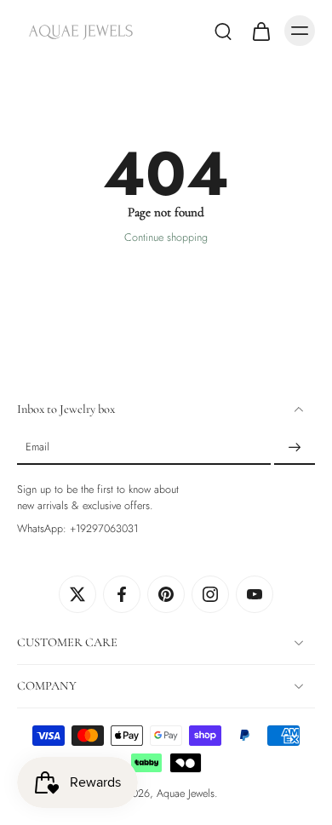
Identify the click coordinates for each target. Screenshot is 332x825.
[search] (223, 31)
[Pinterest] (166, 594)
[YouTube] (254, 594)
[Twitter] (77, 594)
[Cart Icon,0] (260, 31)
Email (37, 448)
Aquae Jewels (186, 793)
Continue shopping (166, 237)
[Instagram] (210, 594)
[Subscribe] (294, 448)
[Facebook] (121, 594)
